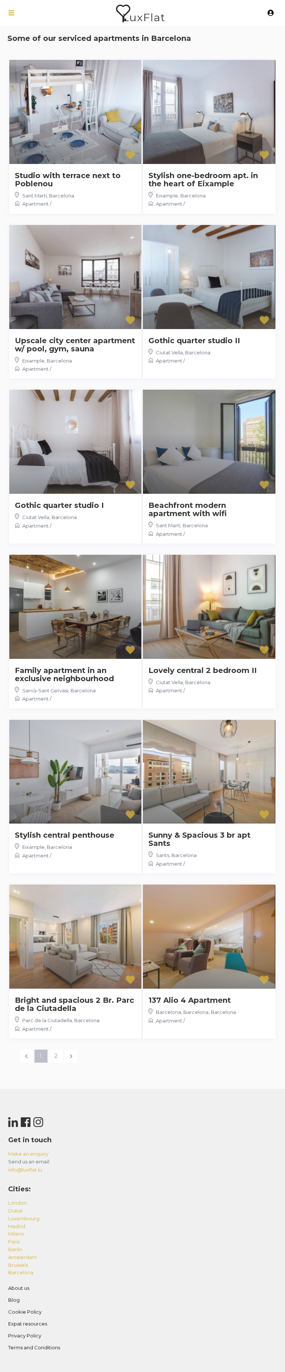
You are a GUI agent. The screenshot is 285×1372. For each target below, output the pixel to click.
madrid (16, 1226)
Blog (14, 1300)
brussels (18, 1265)
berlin (15, 1249)
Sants (162, 855)
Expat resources (27, 1324)
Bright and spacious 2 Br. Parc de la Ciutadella (74, 1004)
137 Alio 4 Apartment (189, 1000)
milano (16, 1234)
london (17, 1203)
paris (14, 1241)
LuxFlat (143, 17)
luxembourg (23, 1218)
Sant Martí (34, 196)
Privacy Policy (24, 1336)
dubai (15, 1211)
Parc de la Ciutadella (47, 1020)
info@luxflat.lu (25, 1170)
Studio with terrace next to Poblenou (68, 179)
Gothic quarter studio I (59, 505)
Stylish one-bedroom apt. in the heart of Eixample (203, 179)
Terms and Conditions (34, 1347)
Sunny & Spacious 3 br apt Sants (199, 839)
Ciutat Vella (169, 352)
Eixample (167, 196)
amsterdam (22, 1257)
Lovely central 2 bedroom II (202, 670)
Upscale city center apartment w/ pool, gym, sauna (75, 344)
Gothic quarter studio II (194, 340)
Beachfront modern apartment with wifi (187, 509)
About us (18, 1288)
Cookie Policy (25, 1312)
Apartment (35, 204)
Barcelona (61, 196)
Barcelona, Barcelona (182, 1012)
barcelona (20, 1272)
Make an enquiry (28, 1154)
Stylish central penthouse (64, 835)
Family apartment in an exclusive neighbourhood (64, 674)
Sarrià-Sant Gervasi (45, 690)
